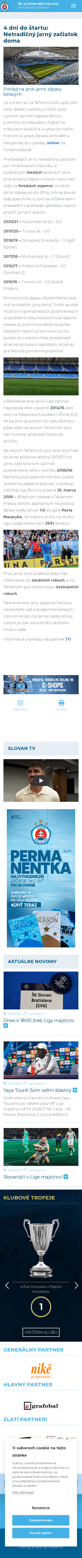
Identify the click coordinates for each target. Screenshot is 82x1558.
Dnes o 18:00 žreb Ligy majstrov (38, 1020)
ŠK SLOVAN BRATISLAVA (38, 5)
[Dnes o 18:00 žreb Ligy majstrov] (41, 990)
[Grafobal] (41, 1406)
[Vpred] (75, 1285)
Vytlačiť (61, 709)
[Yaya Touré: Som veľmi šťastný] (41, 1060)
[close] (67, 1438)
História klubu (41, 1332)
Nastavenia (41, 1507)
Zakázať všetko (41, 1520)
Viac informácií (23, 1492)
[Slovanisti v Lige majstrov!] (41, 1147)
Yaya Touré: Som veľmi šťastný (38, 1090)
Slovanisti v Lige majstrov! (33, 1177)
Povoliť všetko (41, 1533)
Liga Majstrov (36, 1013)
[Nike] (41, 1371)
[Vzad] (6, 1285)
